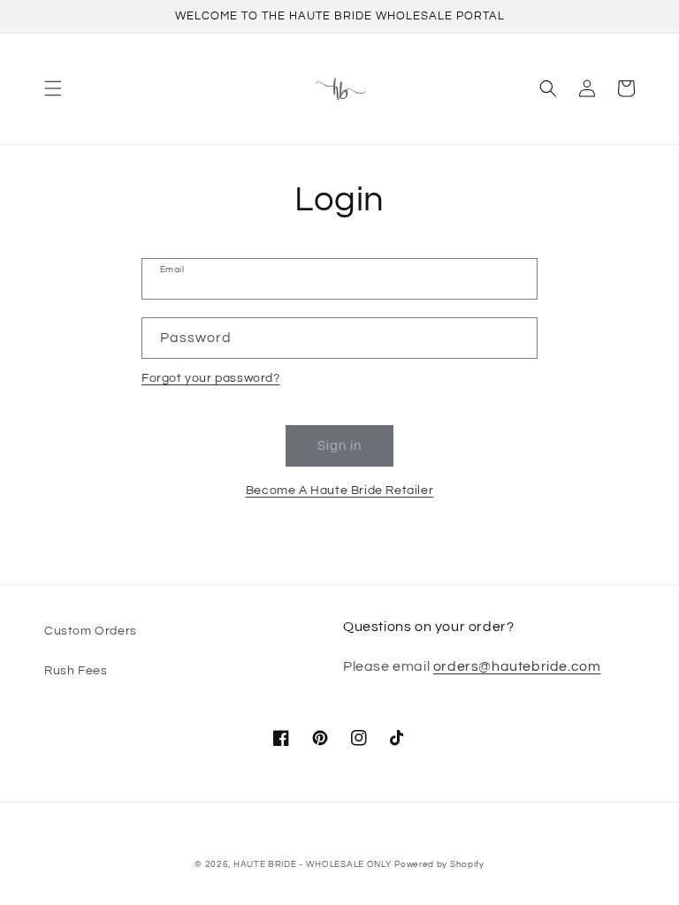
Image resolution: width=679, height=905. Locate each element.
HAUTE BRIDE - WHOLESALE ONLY (312, 864)
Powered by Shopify (439, 864)
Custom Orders (90, 631)
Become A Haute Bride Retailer (339, 490)
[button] (53, 88)
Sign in (339, 445)
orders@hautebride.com (517, 666)
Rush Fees (75, 671)
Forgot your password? (210, 378)
